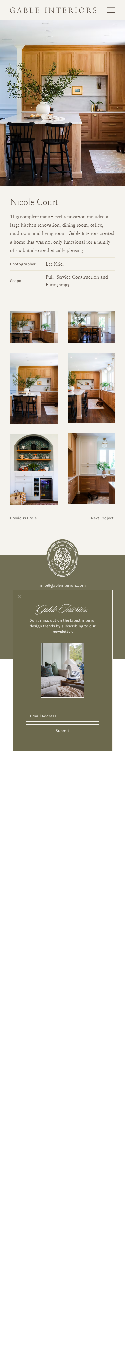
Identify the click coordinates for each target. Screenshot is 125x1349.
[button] (19, 597)
